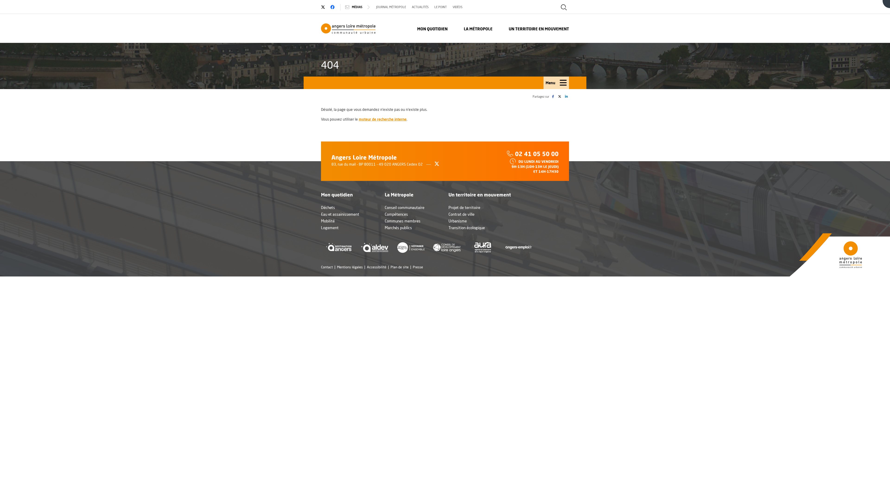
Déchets (328, 207)
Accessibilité (376, 267)
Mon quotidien (432, 29)
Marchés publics (398, 227)
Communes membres (402, 220)
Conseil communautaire (404, 207)
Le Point (440, 7)
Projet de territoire (464, 207)
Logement (330, 227)
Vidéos (457, 7)
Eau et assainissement (340, 214)
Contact (327, 267)
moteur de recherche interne (383, 119)
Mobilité (328, 220)
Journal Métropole (391, 7)
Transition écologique (466, 227)
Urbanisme (457, 220)
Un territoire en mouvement (539, 29)
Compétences (396, 214)
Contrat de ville (461, 214)
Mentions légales (350, 267)
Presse (418, 267)
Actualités (420, 7)
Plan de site (400, 267)
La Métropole (478, 29)
